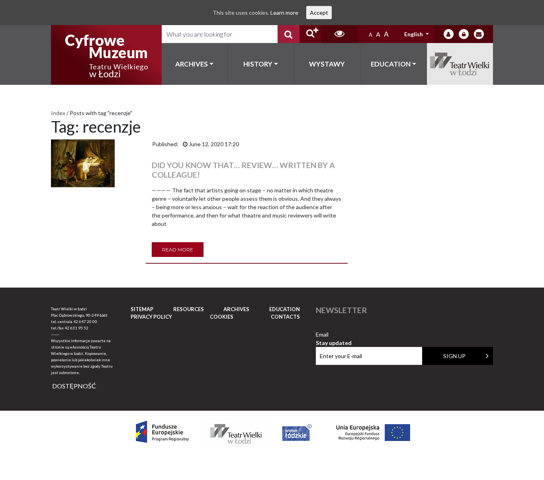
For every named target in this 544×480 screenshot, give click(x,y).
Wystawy (327, 64)
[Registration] (464, 34)
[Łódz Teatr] (106, 55)
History (257, 64)
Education (391, 64)
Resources (188, 309)
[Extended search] (310, 34)
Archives (191, 64)
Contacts (285, 316)
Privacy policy (151, 316)
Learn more (284, 12)
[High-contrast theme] (339, 34)
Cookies (221, 316)
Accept (319, 12)
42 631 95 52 (76, 327)
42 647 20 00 (85, 321)
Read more (177, 250)
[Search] (288, 34)
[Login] (449, 34)
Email (334, 335)
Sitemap (142, 309)
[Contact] (479, 34)
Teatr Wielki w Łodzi (460, 64)
